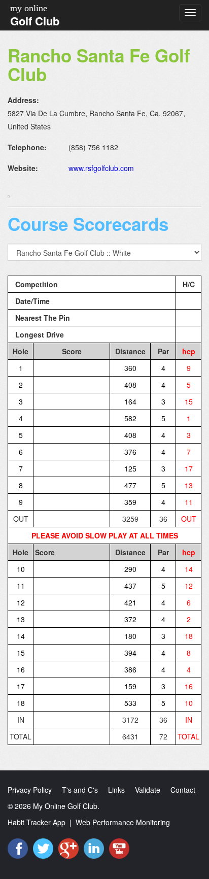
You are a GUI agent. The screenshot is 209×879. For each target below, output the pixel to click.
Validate (147, 790)
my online (28, 8)
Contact (182, 790)
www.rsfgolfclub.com (101, 168)
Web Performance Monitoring (123, 822)
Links (116, 790)
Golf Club (34, 21)
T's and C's (80, 790)
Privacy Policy (30, 790)
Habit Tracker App (36, 822)
